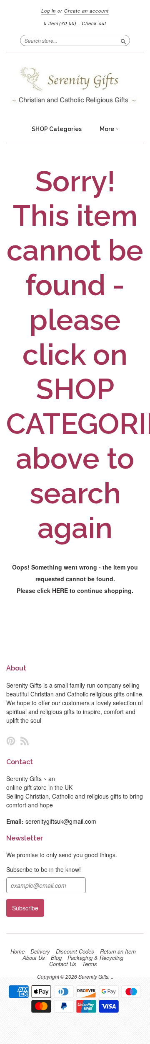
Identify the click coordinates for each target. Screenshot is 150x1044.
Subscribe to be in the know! (43, 869)
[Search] (123, 40)
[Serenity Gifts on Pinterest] (10, 740)
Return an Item (118, 951)
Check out (94, 23)
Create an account (86, 11)
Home (17, 951)
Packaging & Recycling (95, 958)
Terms (89, 964)
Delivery (40, 951)
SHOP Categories (57, 129)
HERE (60, 590)
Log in (48, 11)
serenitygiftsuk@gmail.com (60, 821)
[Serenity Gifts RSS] (24, 740)
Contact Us (62, 964)
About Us (33, 958)
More (107, 129)
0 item (60, 23)
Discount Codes (75, 951)
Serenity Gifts (93, 976)
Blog (56, 958)
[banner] (75, 86)
